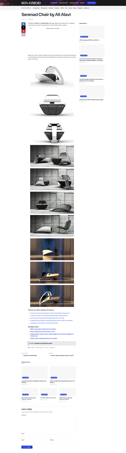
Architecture (63, 3)
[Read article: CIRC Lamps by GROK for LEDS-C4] (92, 32)
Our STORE (92, 2)
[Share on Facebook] (23, 24)
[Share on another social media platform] (23, 34)
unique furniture (40, 347)
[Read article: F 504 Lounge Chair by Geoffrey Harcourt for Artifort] (63, 372)
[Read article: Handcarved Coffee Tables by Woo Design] (92, 91)
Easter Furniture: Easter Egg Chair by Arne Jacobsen (43, 338)
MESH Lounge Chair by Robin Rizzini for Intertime (43, 329)
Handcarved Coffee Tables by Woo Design (91, 99)
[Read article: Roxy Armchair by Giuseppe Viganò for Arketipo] (29, 392)
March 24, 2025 (25, 384)
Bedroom (51, 8)
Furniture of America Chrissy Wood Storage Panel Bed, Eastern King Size (49, 315)
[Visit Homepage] (30, 3)
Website (51, 440)
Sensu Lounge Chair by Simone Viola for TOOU (42, 331)
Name (23, 433)
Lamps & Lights (74, 3)
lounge (32, 347)
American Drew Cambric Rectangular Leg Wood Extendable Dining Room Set (50, 313)
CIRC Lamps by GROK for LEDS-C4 (89, 40)
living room (51, 347)
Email (23, 440)
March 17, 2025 (44, 399)
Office (62, 8)
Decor (82, 3)
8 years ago (82, 62)
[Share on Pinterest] (23, 31)
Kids (66, 8)
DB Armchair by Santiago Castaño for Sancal (65, 398)
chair (46, 347)
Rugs (74, 8)
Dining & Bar (44, 8)
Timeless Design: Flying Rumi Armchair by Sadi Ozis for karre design (91, 80)
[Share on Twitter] (23, 27)
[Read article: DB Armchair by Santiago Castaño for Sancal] (67, 392)
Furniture (54, 3)
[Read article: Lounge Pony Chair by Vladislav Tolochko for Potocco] (34, 372)
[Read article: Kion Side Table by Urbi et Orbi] (48, 392)
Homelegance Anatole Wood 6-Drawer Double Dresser (44, 323)
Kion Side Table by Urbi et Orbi (48, 397)
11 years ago (83, 82)
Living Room (36, 8)
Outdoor (57, 8)
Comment (24, 415)
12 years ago (24, 19)
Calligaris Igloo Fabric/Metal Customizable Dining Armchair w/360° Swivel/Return (51, 320)
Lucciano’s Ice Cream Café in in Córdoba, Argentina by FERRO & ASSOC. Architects (91, 59)
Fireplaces (80, 8)
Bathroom (86, 8)
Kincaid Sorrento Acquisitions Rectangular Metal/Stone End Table (47, 318)
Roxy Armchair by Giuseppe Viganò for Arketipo (28, 398)
